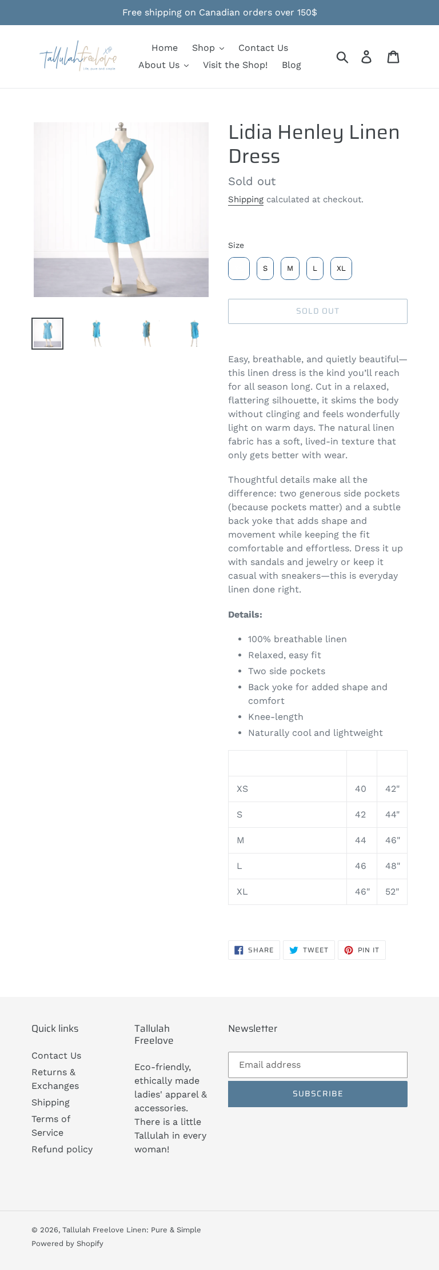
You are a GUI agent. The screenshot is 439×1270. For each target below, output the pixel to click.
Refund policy (62, 1149)
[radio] (239, 268)
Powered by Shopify (67, 1243)
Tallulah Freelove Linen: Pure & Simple (131, 1229)
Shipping (246, 199)
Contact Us (56, 1055)
